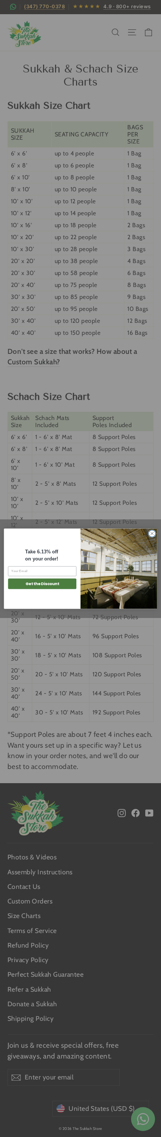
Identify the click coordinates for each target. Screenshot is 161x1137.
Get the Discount (42, 584)
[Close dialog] (152, 533)
